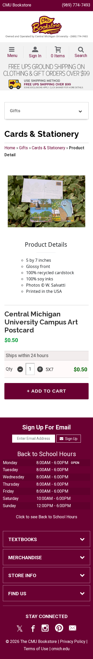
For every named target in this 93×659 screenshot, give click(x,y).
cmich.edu (60, 648)
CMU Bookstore (17, 5)
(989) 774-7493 (76, 5)
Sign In (35, 55)
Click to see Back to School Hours (46, 516)
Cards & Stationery (48, 147)
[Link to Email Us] (72, 629)
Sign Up (71, 439)
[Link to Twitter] (19, 629)
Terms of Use (36, 648)
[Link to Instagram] (46, 629)
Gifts (23, 147)
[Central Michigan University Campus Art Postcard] (46, 201)
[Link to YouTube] (59, 629)
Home (9, 147)
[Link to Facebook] (32, 629)
